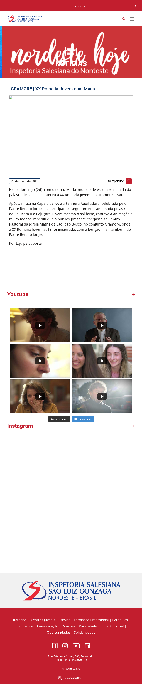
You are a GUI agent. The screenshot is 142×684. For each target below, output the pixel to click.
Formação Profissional (91, 620)
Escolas (64, 620)
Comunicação (47, 626)
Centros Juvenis (42, 620)
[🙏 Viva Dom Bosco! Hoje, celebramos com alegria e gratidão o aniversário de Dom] (103, 470)
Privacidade (88, 626)
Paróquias (120, 620)
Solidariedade (84, 632)
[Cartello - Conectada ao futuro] (71, 678)
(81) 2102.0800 (71, 668)
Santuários (24, 626)
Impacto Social (112, 626)
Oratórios (18, 620)
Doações (68, 626)
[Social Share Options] (11, 498)
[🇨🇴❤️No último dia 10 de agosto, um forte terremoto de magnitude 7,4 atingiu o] (40, 470)
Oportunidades (58, 632)
